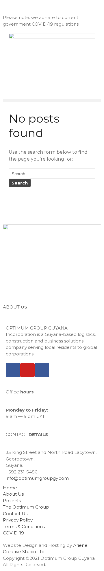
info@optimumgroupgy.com (37, 478)
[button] (52, 100)
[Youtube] (27, 370)
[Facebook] (13, 370)
